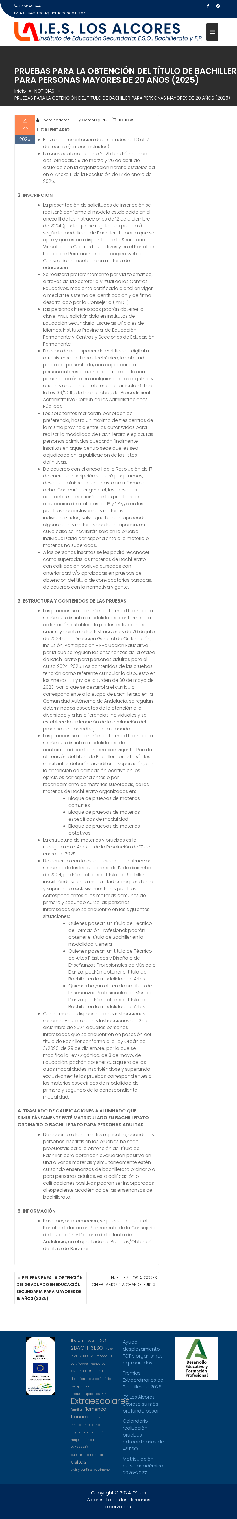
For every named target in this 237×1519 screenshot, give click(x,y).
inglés (95, 1417)
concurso (98, 1364)
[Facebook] (207, 6)
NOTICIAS (125, 120)
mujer (75, 1440)
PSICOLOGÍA (80, 1447)
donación (78, 1379)
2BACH (79, 1347)
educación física (100, 1379)
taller (103, 1455)
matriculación (94, 1432)
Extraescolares (100, 1400)
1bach (77, 1340)
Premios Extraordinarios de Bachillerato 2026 (143, 1380)
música (88, 1440)
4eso (109, 1349)
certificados (80, 1364)
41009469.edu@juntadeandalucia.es (54, 13)
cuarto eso (83, 1370)
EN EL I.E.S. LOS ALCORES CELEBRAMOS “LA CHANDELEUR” (124, 1281)
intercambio (93, 1425)
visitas (78, 1462)
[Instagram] (218, 6)
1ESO (101, 1340)
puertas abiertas (83, 1455)
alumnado (99, 1356)
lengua (76, 1432)
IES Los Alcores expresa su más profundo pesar (141, 1404)
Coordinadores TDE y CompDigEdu (73, 120)
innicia (76, 1425)
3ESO (97, 1347)
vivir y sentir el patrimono (90, 1469)
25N (74, 1356)
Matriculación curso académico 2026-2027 (143, 1466)
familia (76, 1410)
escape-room (81, 1386)
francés (79, 1416)
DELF (101, 1371)
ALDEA (84, 1356)
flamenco (95, 1409)
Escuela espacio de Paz (88, 1394)
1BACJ (90, 1341)
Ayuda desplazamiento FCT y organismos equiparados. (143, 1352)
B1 (111, 1356)
